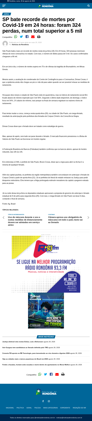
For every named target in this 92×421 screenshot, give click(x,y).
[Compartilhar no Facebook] (27, 36)
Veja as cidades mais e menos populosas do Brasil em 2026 (25, 359)
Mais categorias (50, 408)
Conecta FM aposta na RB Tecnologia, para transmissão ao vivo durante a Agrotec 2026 (36, 353)
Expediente (65, 408)
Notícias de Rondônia (20, 44)
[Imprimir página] (38, 36)
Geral (29, 408)
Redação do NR (79, 408)
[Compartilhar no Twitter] (21, 36)
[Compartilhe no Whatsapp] (15, 36)
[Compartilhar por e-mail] (33, 36)
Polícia (37, 408)
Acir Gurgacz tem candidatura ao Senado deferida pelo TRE (25, 347)
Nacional (10, 408)
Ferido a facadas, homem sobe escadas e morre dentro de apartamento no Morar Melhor (36, 365)
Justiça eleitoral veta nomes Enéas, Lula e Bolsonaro (22, 342)
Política (20, 408)
